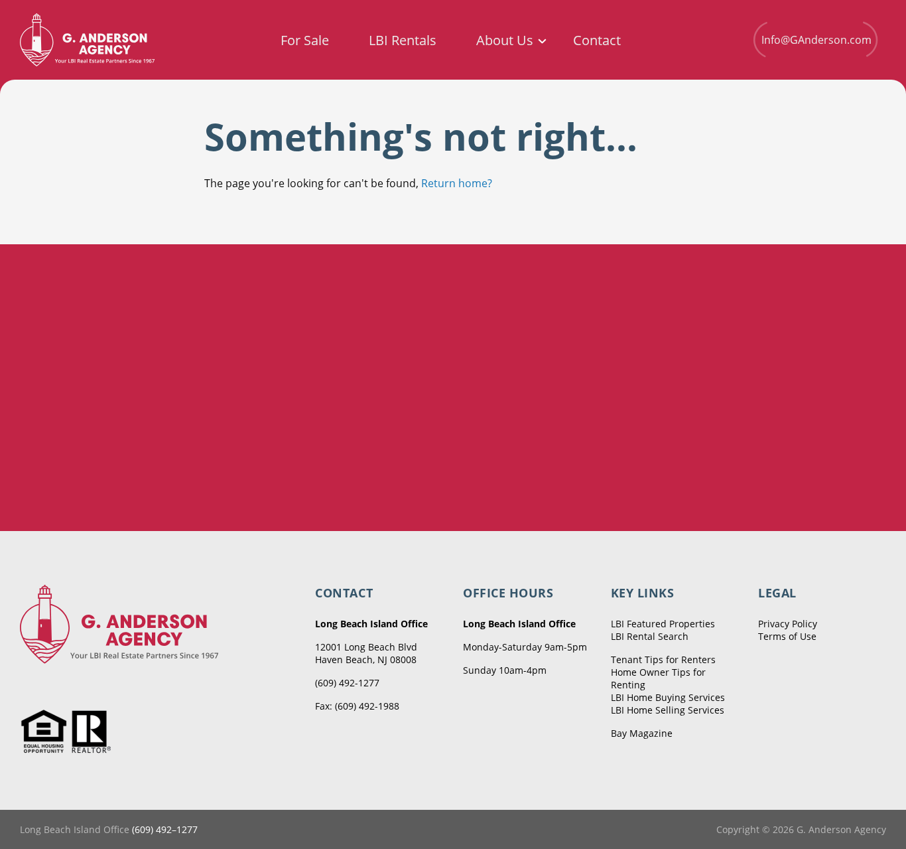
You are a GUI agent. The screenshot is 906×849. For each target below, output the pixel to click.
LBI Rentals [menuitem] (402, 40)
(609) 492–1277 (165, 829)
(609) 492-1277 (347, 682)
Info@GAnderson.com (816, 40)
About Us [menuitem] (504, 40)
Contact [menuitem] (597, 40)
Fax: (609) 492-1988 (357, 706)
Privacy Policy (787, 623)
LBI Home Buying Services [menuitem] (668, 697)
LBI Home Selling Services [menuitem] (667, 710)
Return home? (456, 183)
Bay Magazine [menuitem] (642, 733)
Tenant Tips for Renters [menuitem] (663, 659)
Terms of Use (787, 636)
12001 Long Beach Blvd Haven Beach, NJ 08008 (366, 653)
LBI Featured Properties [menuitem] (663, 623)
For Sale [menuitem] (305, 40)
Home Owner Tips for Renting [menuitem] (658, 678)
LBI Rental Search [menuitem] (649, 636)
